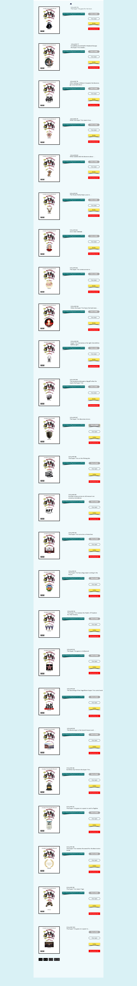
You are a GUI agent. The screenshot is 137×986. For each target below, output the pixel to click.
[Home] (71, 4)
